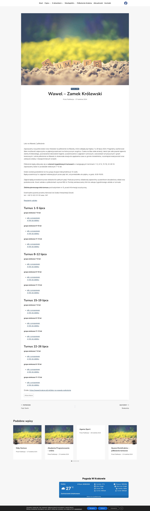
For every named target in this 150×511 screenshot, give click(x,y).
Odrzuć (103, 508)
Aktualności (98, 3)
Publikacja (70, 99)
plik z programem (33, 218)
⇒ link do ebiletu (33, 220)
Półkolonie (75, 89)
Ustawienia (114, 508)
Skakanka (124, 406)
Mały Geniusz (21, 448)
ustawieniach (78, 509)
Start (41, 3)
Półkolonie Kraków (84, 3)
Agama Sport (85, 429)
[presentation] (27, 434)
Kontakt (107, 3)
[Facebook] (126, 3)
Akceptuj (92, 508)
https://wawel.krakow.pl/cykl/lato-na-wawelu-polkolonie (50, 390)
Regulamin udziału (30, 200)
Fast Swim (26, 406)
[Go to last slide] (16, 442)
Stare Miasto (29, 395)
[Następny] (134, 442)
